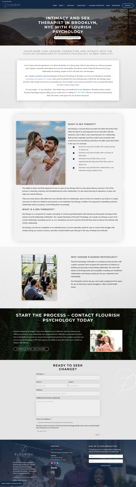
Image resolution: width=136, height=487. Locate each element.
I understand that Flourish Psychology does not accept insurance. (55, 422)
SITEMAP (25, 480)
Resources (116, 5)
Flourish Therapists (96, 5)
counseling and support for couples (39, 79)
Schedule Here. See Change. (31, 349)
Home (55, 5)
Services (70, 5)
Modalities (81, 5)
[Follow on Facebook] (55, 463)
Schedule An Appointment (67, 37)
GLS (36, 477)
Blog (108, 5)
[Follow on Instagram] (52, 463)
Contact (128, 5)
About (61, 5)
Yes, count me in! (41, 431)
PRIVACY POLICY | (18, 480)
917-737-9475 (7, 1)
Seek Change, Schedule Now (12, 483)
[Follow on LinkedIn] (57, 463)
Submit (97, 434)
